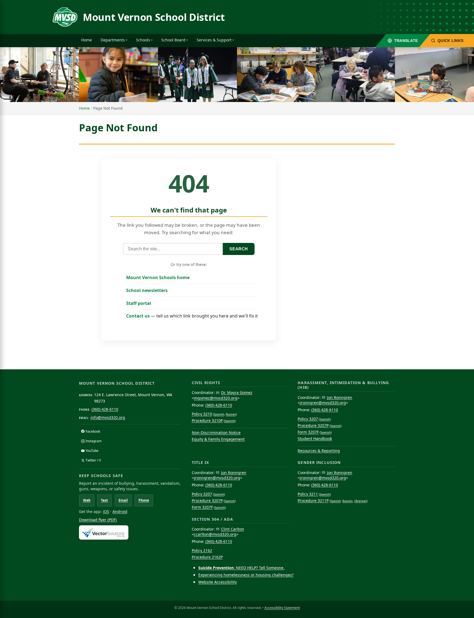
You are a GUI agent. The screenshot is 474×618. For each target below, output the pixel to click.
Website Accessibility (217, 582)
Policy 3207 (308, 418)
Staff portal (138, 303)
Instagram (93, 441)
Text (104, 500)
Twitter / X (93, 460)
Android (119, 511)
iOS (106, 511)
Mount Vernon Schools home (158, 277)
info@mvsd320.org (108, 417)
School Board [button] (173, 39)
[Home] (65, 17)
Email (123, 500)
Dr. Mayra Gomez (236, 392)
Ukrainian (360, 501)
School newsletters (147, 290)
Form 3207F (308, 432)
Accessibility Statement (282, 607)
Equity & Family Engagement (218, 439)
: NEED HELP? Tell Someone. (241, 567)
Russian (231, 414)
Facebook (93, 431)
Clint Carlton (232, 529)
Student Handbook (315, 438)
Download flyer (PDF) (98, 519)
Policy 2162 (202, 550)
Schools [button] (143, 39)
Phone (144, 500)
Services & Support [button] (214, 39)
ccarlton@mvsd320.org (215, 534)
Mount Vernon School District (154, 17)
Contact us (138, 316)
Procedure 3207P (313, 425)
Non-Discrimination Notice (216, 432)
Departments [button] (113, 39)
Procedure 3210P (207, 420)
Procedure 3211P (313, 500)
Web (87, 500)
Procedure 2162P (207, 557)
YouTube (92, 450)
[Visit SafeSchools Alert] (130, 532)
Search (238, 248)
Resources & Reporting (319, 450)
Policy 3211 (308, 494)
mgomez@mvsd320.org (215, 398)
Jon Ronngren (339, 397)
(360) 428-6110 (105, 409)
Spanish (219, 414)
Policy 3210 (202, 413)
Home (86, 39)
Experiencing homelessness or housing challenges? (246, 574)
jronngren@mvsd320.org (323, 402)
